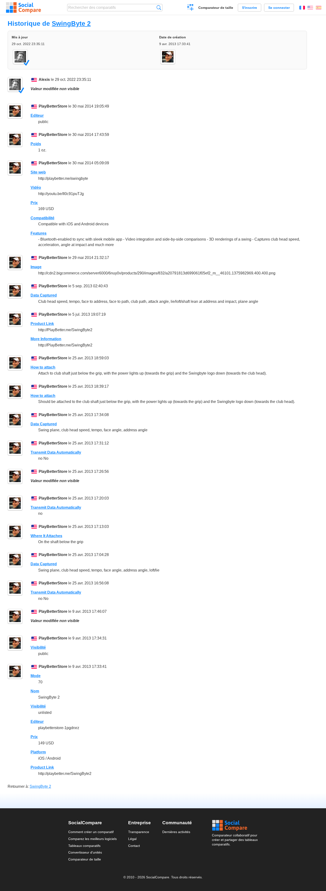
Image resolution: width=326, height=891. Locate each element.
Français (302, 8)
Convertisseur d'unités (85, 852)
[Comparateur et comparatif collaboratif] (23, 7)
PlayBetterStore (53, 106)
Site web (38, 172)
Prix (34, 203)
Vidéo (36, 187)
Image (36, 267)
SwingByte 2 (71, 23)
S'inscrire (249, 8)
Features (39, 233)
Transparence (138, 832)
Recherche (159, 7)
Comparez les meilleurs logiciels (92, 839)
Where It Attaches (46, 536)
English (310, 8)
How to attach (43, 367)
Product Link (42, 324)
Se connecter (279, 8)
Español (318, 8)
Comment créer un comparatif (91, 832)
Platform (38, 752)
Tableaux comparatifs (84, 846)
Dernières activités (176, 832)
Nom (35, 691)
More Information (46, 339)
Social (235, 825)
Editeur (37, 115)
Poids (36, 144)
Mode (36, 676)
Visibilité (38, 647)
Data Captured (44, 295)
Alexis (44, 79)
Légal (132, 839)
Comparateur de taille (215, 8)
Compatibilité (42, 218)
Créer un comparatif (190, 8)
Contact (134, 846)
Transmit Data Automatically (56, 452)
